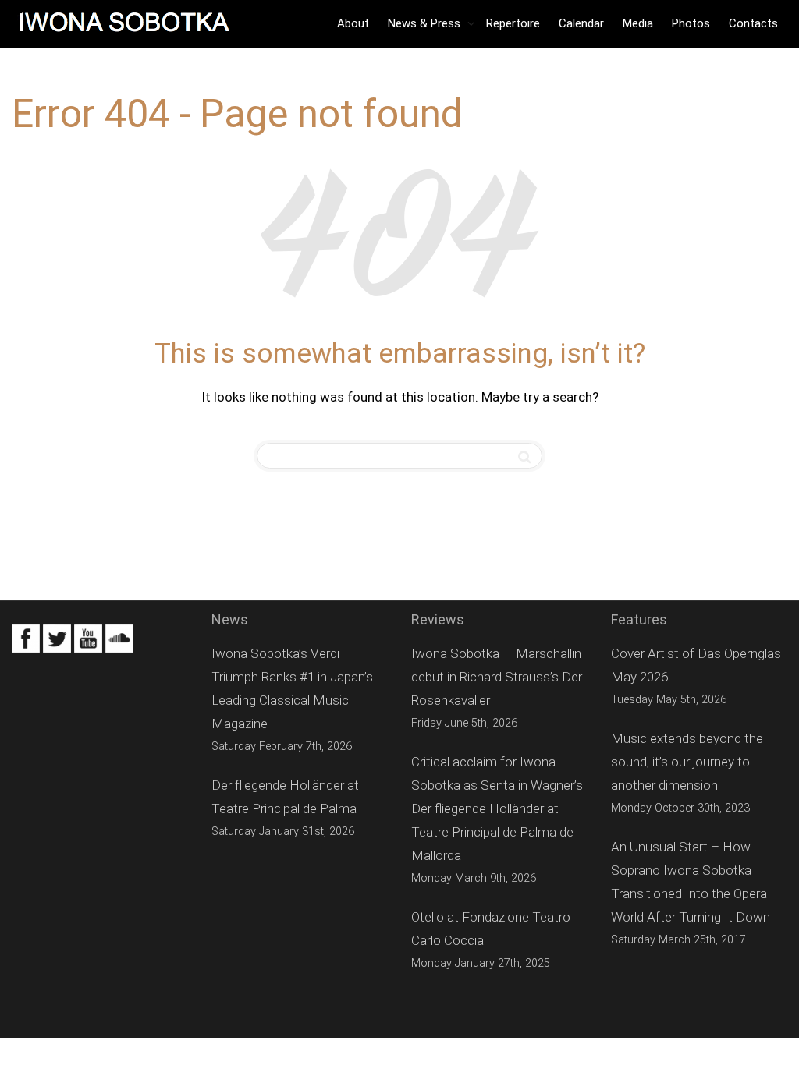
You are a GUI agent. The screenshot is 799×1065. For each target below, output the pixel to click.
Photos (691, 23)
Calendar (581, 23)
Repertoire (513, 23)
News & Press (425, 23)
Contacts (753, 23)
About (353, 23)
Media (638, 23)
